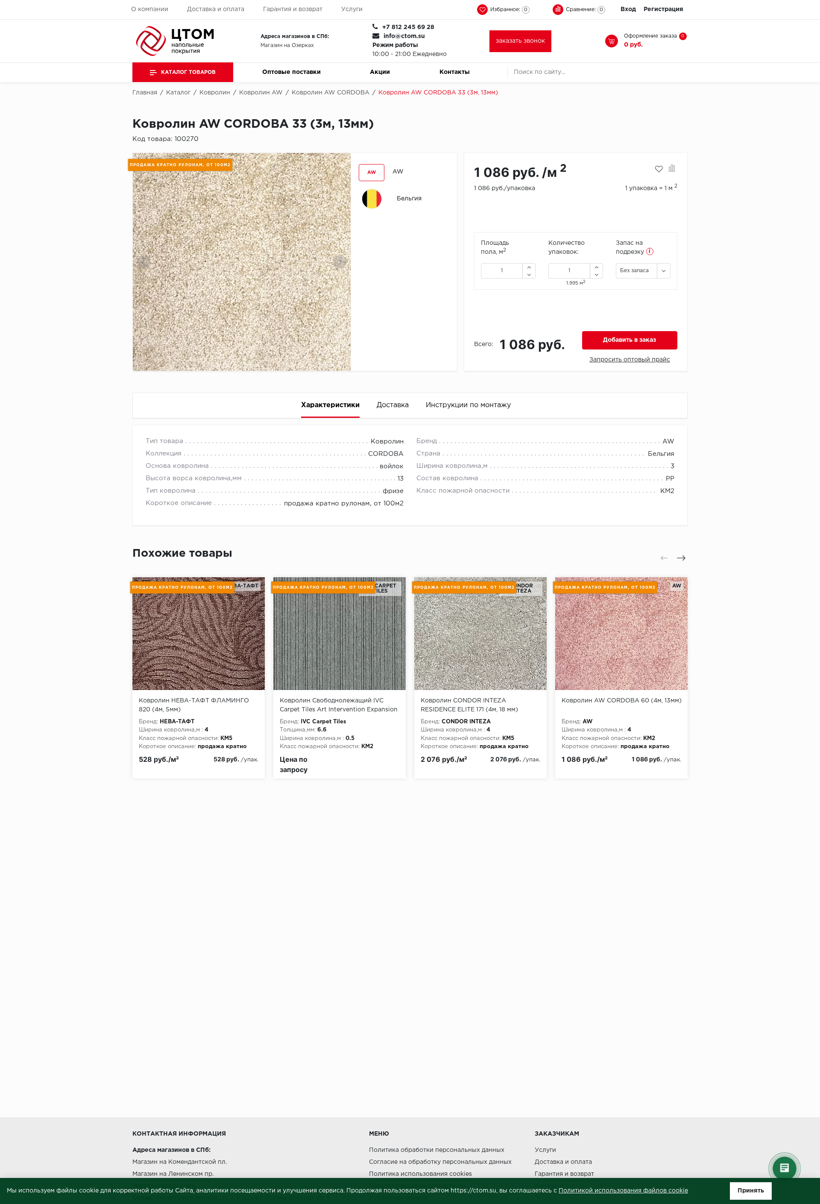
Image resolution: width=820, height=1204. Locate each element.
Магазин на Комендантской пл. (179, 1162)
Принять (751, 1190)
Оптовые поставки (291, 72)
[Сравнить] (672, 169)
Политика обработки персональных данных (436, 1150)
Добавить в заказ (629, 340)
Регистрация (663, 9)
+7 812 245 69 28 (408, 27)
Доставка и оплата (215, 9)
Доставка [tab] (393, 405)
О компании (149, 9)
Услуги (352, 9)
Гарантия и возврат (292, 9)
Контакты (454, 72)
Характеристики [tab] (330, 405)
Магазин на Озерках (287, 45)
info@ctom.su (404, 36)
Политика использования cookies (420, 1174)
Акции (380, 72)
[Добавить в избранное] (659, 169)
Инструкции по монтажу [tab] (468, 405)
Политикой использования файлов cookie (623, 1190)
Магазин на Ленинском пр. (173, 1174)
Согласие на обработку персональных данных (440, 1162)
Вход (628, 9)
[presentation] (144, 262)
